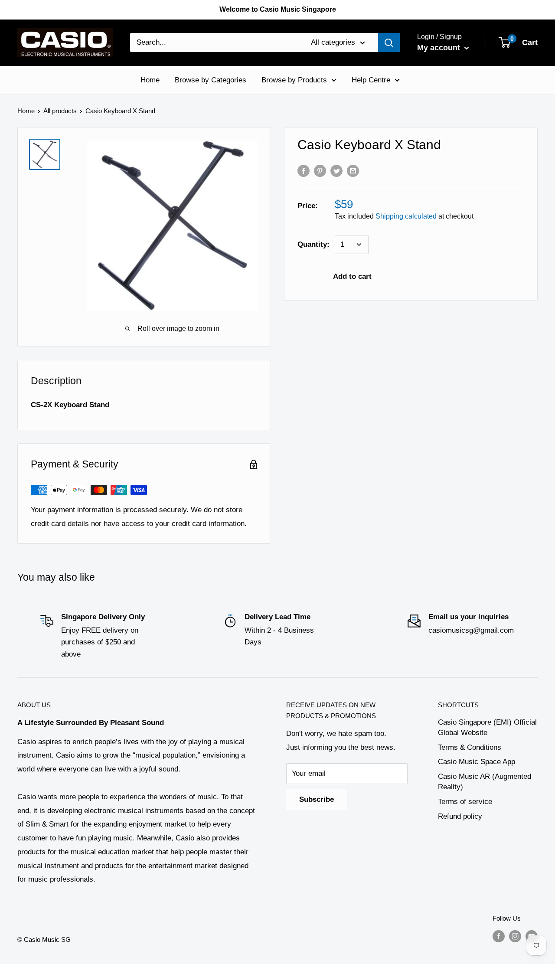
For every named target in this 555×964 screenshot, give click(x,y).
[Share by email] (353, 171)
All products (60, 110)
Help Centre (371, 80)
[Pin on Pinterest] (320, 171)
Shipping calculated (406, 216)
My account (439, 47)
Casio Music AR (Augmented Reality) (484, 781)
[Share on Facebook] (303, 171)
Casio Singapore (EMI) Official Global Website (487, 727)
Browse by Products (294, 80)
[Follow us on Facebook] (499, 936)
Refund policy (460, 816)
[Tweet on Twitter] (336, 171)
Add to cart (352, 276)
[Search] (389, 42)
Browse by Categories (210, 80)
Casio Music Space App (476, 762)
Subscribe (316, 799)
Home (150, 80)
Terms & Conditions (469, 747)
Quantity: (313, 244)
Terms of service (465, 801)
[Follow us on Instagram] (515, 936)
